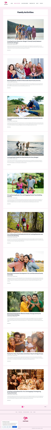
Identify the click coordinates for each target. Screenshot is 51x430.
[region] (9, 425)
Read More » (9, 50)
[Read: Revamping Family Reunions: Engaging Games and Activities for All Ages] (25, 106)
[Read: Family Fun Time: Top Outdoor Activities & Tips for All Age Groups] (25, 341)
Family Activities (9, 44)
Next (46, 406)
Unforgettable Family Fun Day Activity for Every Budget (22, 157)
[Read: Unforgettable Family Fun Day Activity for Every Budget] (25, 145)
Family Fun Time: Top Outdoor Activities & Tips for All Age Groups (25, 353)
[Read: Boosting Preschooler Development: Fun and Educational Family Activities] (25, 261)
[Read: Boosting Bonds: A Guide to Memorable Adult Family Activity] (25, 68)
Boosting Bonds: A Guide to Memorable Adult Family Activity (24, 80)
